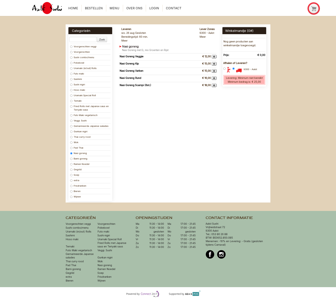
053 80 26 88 (219, 234)
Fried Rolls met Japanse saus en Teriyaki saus (91, 108)
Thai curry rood (82, 137)
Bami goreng (81, 158)
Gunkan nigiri (81, 131)
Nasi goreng (81, 153)
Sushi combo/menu (84, 57)
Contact (173, 8)
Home (73, 8)
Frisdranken (80, 185)
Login (154, 8)
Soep (76, 175)
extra (77, 180)
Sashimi (78, 79)
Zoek (102, 39)
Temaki (78, 101)
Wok (76, 142)
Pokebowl (79, 62)
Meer (124, 40)
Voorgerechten (82, 52)
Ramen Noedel (82, 164)
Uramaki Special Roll (85, 95)
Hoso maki (79, 90)
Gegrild (78, 169)
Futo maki (79, 73)
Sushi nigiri (79, 84)
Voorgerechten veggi (85, 46)
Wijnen (77, 196)
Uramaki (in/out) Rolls (85, 68)
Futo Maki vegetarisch (85, 115)
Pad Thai (78, 147)
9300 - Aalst (250, 69)
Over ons (134, 8)
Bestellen (94, 8)
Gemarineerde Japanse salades (91, 126)
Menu (114, 8)
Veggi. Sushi (80, 120)
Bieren (77, 191)
